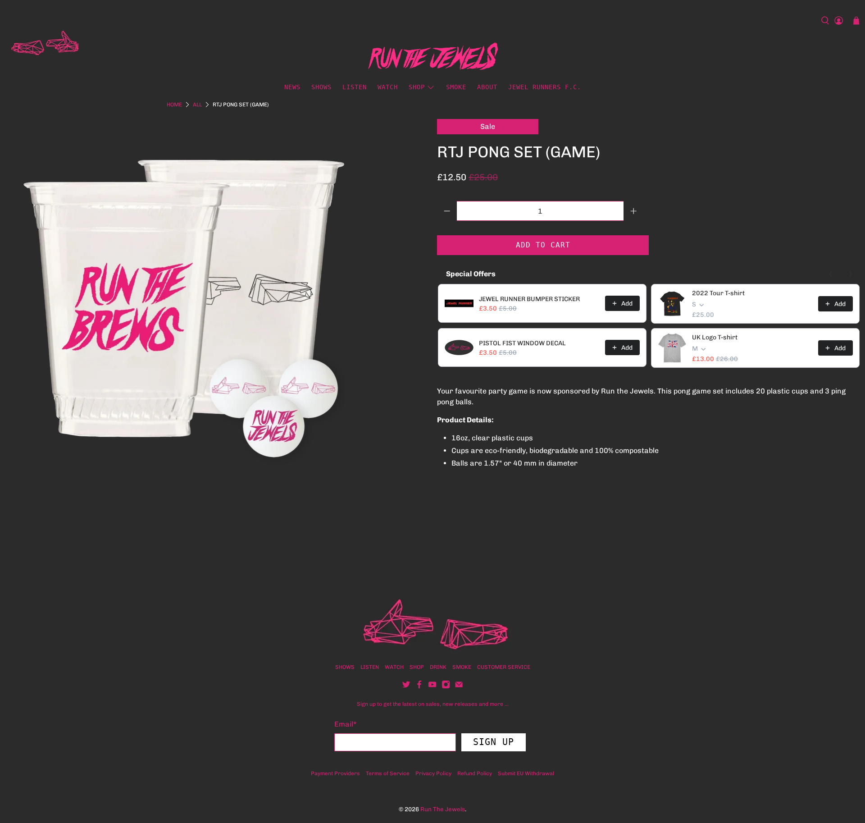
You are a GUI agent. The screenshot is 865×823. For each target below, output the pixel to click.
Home (174, 104)
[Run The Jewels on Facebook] (419, 687)
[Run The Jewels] (47, 43)
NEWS (292, 87)
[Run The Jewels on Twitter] (406, 687)
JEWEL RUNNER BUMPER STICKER (529, 299)
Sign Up (493, 741)
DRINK (438, 667)
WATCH (388, 87)
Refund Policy (474, 773)
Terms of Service (388, 773)
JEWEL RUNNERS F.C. (544, 87)
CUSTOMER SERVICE (503, 667)
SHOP (417, 667)
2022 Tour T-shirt (718, 293)
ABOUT (487, 87)
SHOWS (321, 87)
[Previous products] (831, 274)
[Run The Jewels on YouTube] (432, 687)
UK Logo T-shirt (715, 337)
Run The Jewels (442, 809)
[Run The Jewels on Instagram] (446, 687)
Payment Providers (335, 773)
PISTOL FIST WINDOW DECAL (522, 343)
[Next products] (850, 274)
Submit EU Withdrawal (526, 773)
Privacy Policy (433, 773)
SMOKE (456, 87)
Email (345, 724)
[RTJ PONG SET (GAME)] (184, 299)
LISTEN (354, 87)
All (197, 104)
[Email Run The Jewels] (459, 687)
